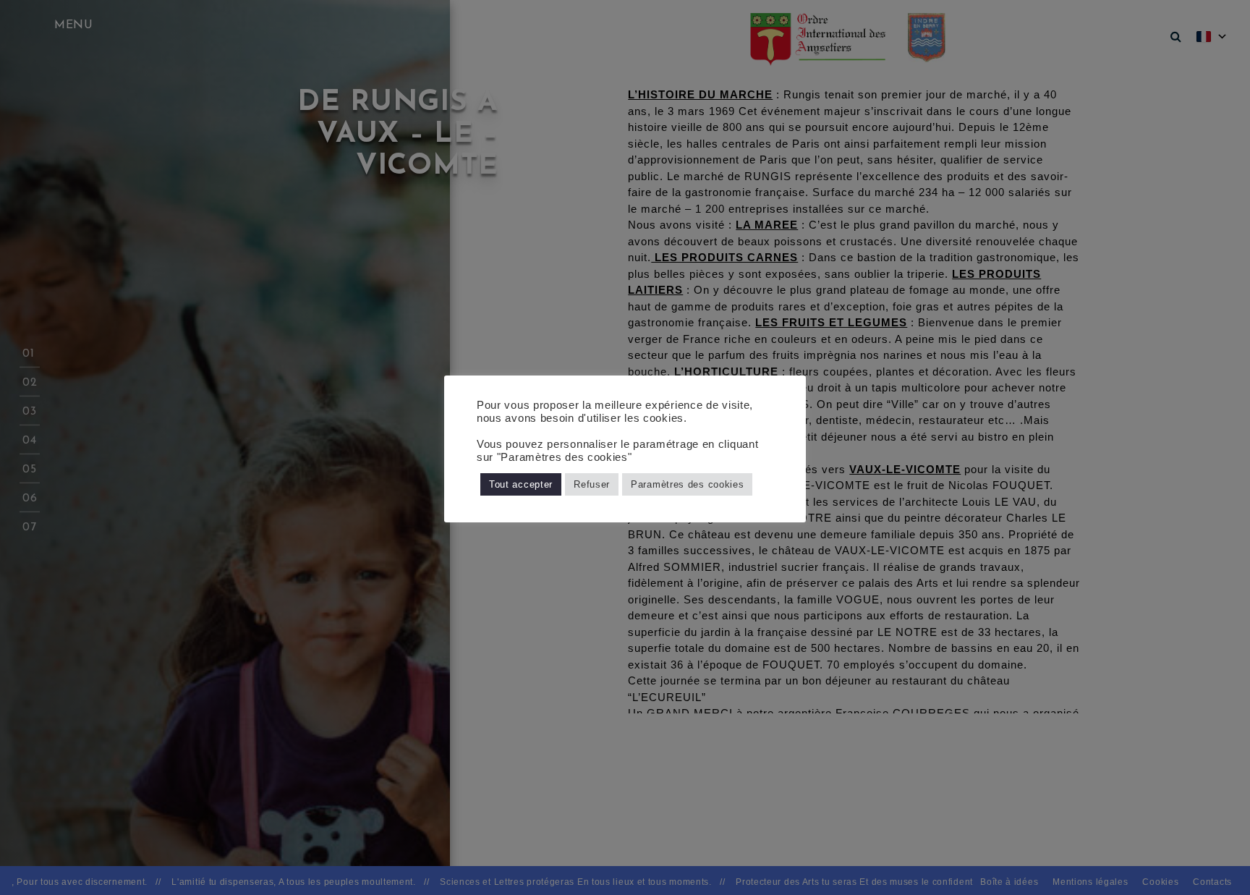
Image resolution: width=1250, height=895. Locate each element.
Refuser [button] (592, 484)
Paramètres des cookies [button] (687, 484)
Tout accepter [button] (521, 484)
